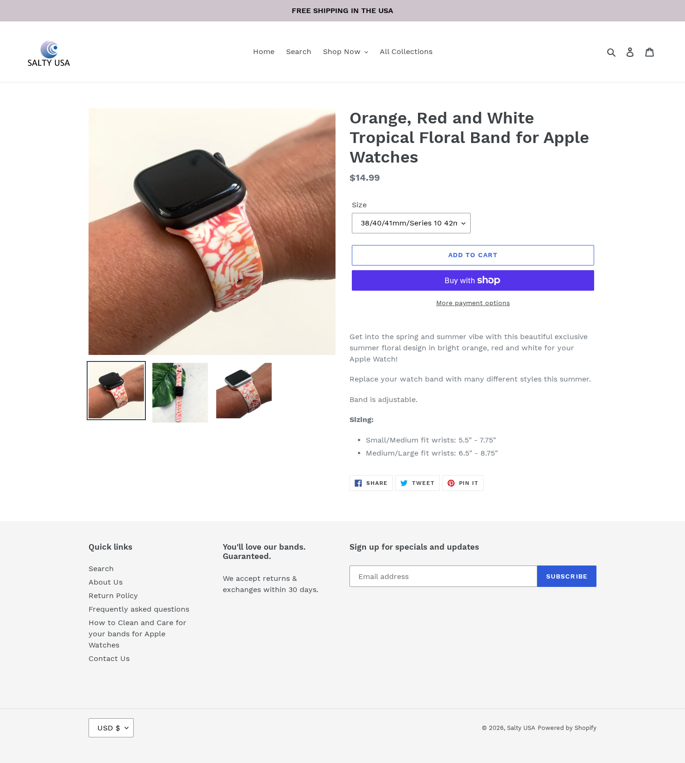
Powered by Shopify (567, 727)
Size (359, 204)
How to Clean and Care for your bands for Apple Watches (137, 633)
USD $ (108, 727)
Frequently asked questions (139, 609)
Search (101, 568)
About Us (106, 582)
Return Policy (113, 595)
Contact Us (109, 658)
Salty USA (521, 727)
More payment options (473, 303)
